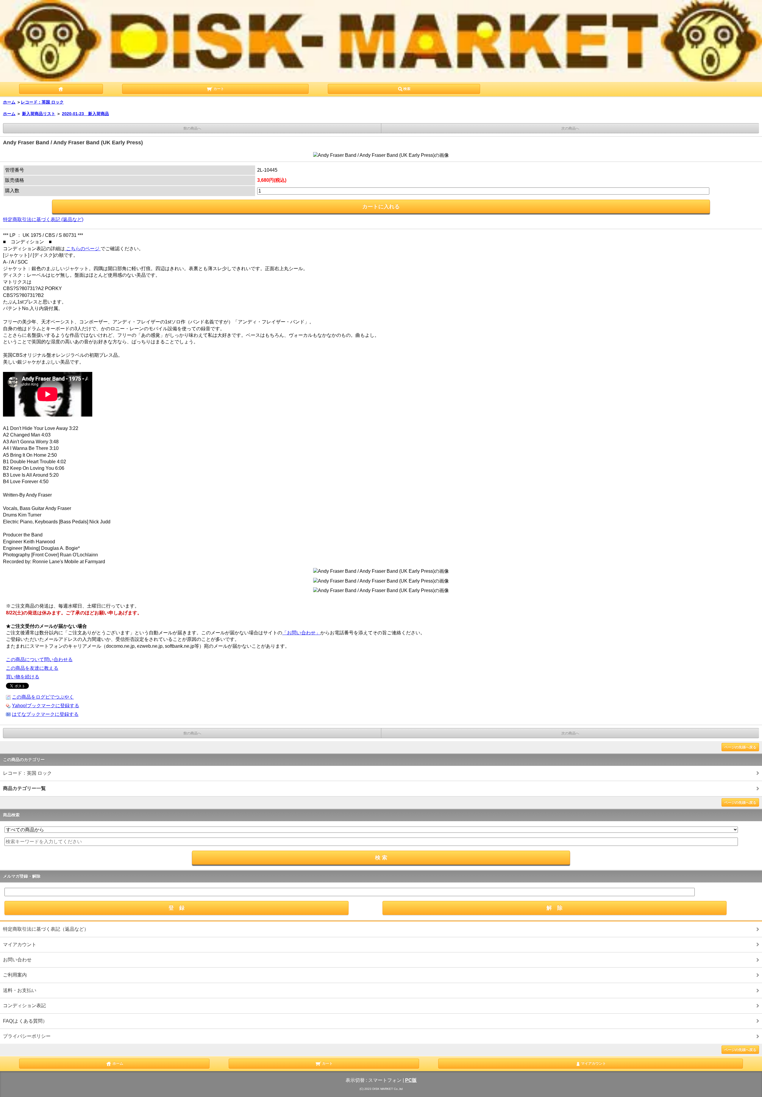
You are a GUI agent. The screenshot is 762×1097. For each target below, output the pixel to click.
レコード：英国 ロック (42, 102)
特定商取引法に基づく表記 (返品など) (43, 219)
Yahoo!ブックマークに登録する (45, 705)
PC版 (411, 1080)
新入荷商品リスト (38, 113)
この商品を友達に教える (32, 668)
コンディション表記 (24, 1005)
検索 (406, 89)
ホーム (9, 102)
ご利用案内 (15, 974)
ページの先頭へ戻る (740, 747)
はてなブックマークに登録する (45, 714)
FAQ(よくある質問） (25, 1021)
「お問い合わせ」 (301, 632)
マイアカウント (19, 944)
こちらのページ (83, 248)
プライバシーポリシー (27, 1036)
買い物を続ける (22, 676)
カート (218, 89)
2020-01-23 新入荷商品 (85, 113)
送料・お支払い (19, 990)
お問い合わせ (17, 959)
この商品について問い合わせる (39, 659)
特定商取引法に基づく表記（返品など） (46, 929)
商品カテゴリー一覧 (24, 788)
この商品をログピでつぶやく (43, 696)
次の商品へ (570, 128)
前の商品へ (192, 128)
